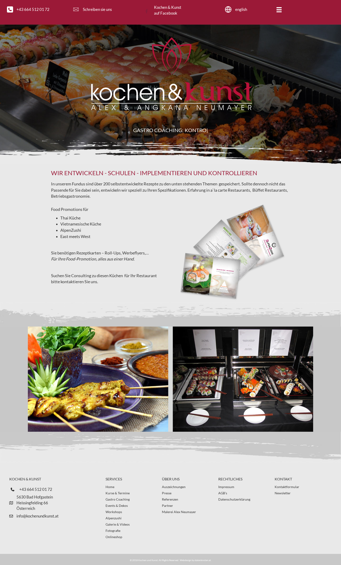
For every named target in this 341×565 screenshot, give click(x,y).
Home (110, 487)
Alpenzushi (114, 518)
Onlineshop (114, 537)
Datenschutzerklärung (234, 499)
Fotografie (113, 531)
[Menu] (279, 10)
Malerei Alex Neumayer (179, 512)
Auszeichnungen (174, 487)
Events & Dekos (117, 506)
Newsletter (283, 493)
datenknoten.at (203, 560)
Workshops (114, 512)
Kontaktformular (287, 487)
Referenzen (170, 499)
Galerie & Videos (118, 524)
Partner (167, 506)
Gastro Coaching (118, 499)
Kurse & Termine (118, 493)
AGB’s (222, 493)
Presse (166, 493)
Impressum (226, 487)
